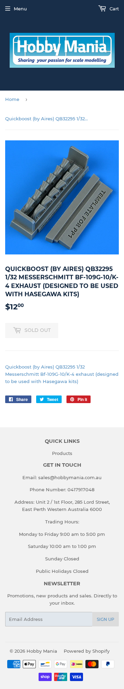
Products (62, 453)
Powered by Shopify (87, 651)
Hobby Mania (42, 651)
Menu (20, 8)
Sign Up (105, 619)
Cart (113, 8)
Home (12, 99)
